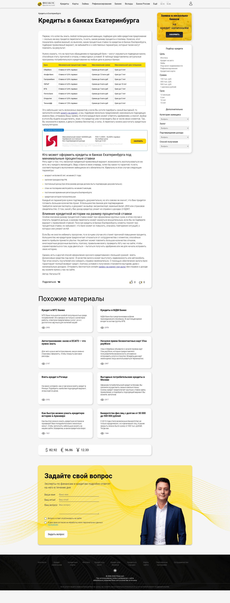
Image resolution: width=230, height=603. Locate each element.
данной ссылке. (163, 587)
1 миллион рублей (168, 87)
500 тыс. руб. (166, 84)
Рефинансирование (168, 68)
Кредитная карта (167, 71)
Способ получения (169, 142)
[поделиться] (58, 282)
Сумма (163, 75)
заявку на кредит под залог (112, 266)
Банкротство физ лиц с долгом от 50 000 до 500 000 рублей (123, 414)
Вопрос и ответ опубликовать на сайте (64, 518)
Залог (163, 123)
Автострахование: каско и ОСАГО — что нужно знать (64, 342)
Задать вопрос (56, 534)
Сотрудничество (181, 562)
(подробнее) (53, 525)
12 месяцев (165, 95)
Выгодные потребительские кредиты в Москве (122, 378)
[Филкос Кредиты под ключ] (46, 4)
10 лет (163, 100)
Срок (162, 91)
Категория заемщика (170, 114)
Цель (162, 54)
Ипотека (164, 58)
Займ (162, 63)
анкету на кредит (69, 113)
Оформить (138, 141)
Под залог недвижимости (171, 66)
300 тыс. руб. (166, 82)
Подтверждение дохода (171, 132)
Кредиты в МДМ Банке (113, 310)
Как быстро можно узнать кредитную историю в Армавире (63, 414)
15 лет (163, 103)
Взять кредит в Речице (54, 377)
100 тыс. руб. (166, 79)
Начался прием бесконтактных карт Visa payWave (123, 342)
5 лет (162, 97)
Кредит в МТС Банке (53, 310)
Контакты (42, 562)
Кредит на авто (167, 60)
